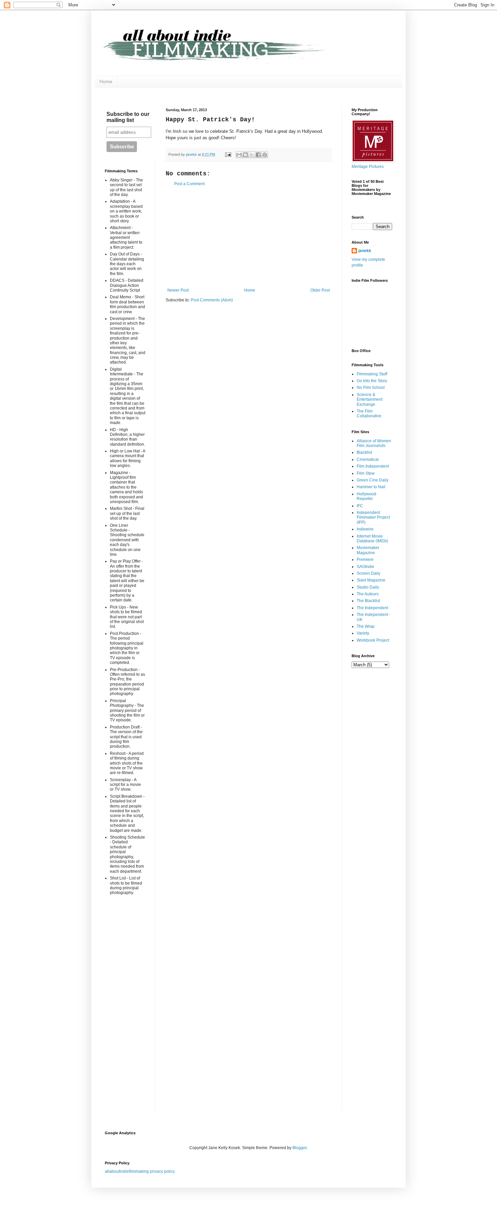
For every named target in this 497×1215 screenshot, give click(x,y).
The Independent (372, 607)
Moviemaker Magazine (368, 550)
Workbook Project (373, 640)
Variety (363, 633)
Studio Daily (368, 587)
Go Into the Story (372, 380)
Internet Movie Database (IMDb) (372, 538)
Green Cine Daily (372, 480)
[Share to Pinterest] (264, 154)
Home (105, 81)
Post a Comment (189, 183)
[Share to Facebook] (258, 154)
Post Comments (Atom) (212, 300)
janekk (364, 250)
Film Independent (373, 466)
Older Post (320, 290)
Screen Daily (368, 573)
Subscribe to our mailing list (127, 117)
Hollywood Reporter (366, 496)
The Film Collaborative (369, 413)
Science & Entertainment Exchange (369, 399)
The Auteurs (368, 594)
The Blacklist (368, 600)
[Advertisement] (248, 237)
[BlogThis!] (245, 154)
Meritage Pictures (368, 166)
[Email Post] (227, 154)
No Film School (371, 387)
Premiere (365, 559)
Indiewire (365, 529)
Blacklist (364, 452)
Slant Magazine (371, 580)
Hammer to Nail (371, 487)
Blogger (299, 1147)
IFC (360, 505)
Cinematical (368, 459)
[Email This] (239, 154)
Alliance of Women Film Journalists (374, 443)
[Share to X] (252, 154)
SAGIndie (365, 566)
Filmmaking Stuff (372, 374)
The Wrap (366, 626)
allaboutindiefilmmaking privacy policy (140, 1171)
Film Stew (366, 473)
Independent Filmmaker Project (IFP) (373, 517)
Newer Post (178, 290)
